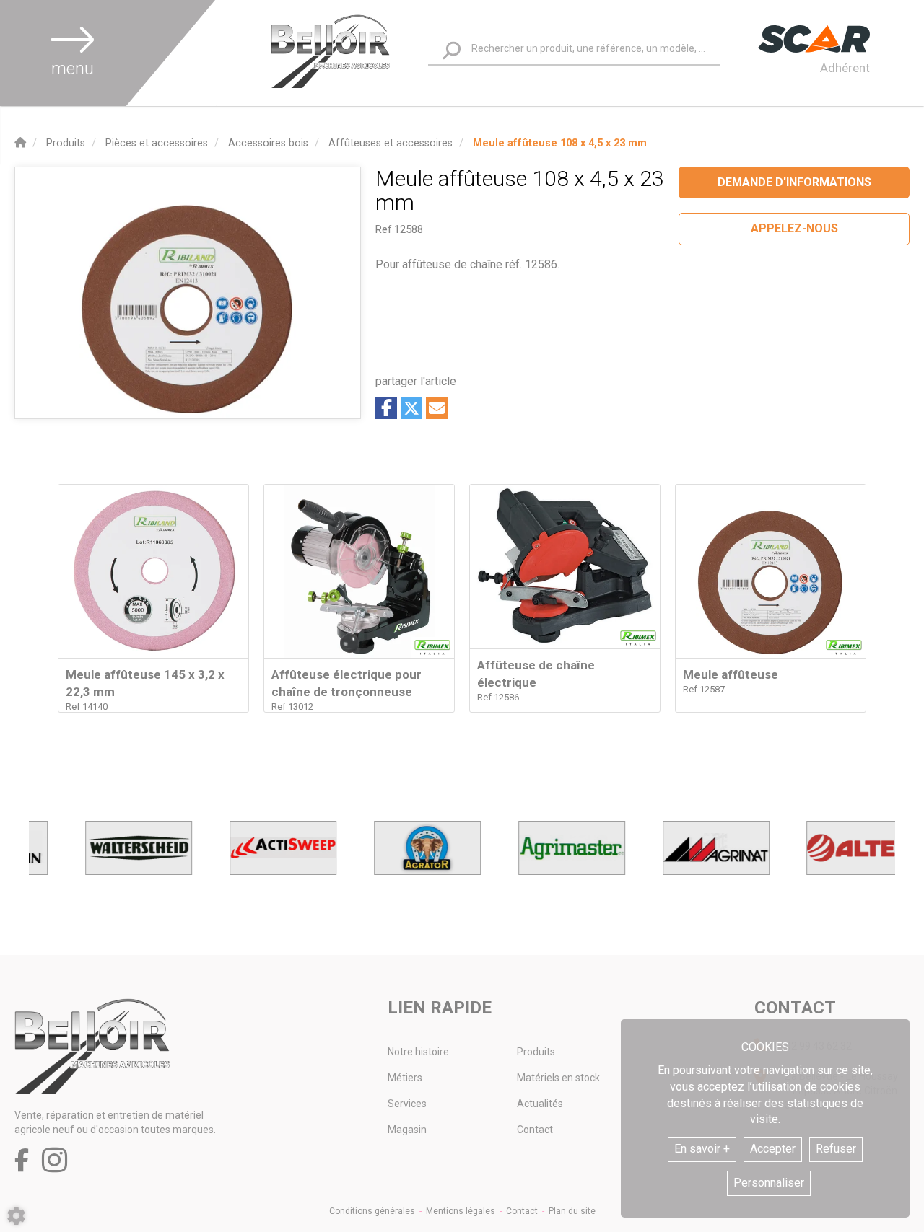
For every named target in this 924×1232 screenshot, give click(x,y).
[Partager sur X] (411, 408)
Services (407, 1103)
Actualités (540, 1103)
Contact (535, 1129)
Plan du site (572, 1211)
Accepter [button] (773, 1149)
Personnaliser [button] (768, 1182)
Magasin (407, 1129)
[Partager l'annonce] (437, 408)
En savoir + (702, 1149)
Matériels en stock (558, 1077)
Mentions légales (460, 1211)
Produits (536, 1051)
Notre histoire (418, 1051)
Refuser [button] (836, 1149)
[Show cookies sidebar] (16, 1216)
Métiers (405, 1077)
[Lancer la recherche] (452, 51)
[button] (560, 143)
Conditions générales (372, 1211)
